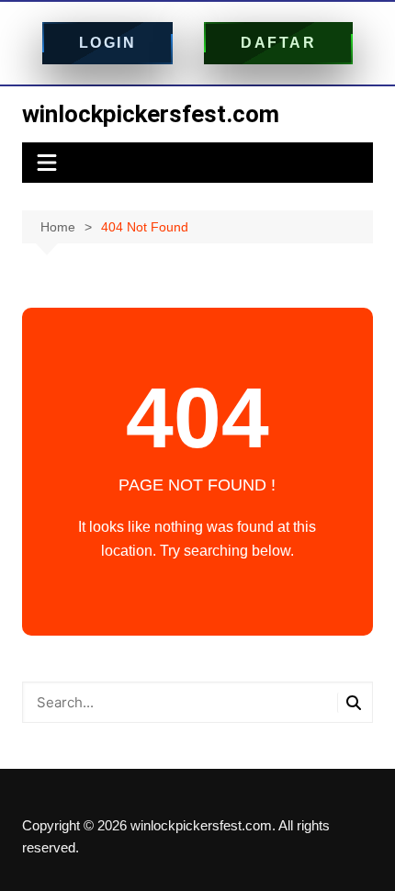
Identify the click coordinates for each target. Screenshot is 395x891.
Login (108, 43)
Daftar (278, 43)
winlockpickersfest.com (150, 114)
